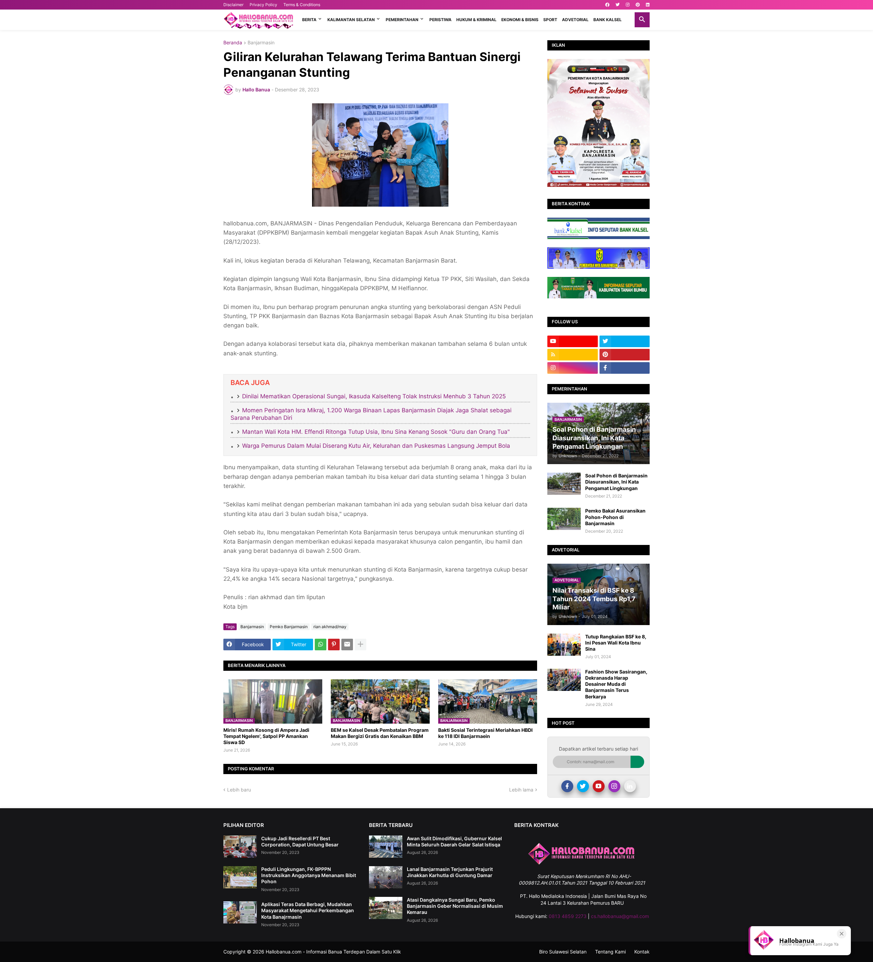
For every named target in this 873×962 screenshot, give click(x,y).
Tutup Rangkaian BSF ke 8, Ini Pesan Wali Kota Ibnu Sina (615, 643)
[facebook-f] (625, 368)
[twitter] (618, 5)
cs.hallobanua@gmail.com (620, 916)
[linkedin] (648, 5)
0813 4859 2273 (568, 916)
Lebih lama (521, 790)
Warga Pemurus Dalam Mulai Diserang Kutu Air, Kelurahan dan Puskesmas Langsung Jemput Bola (376, 445)
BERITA (309, 19)
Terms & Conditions (301, 4)
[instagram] (628, 5)
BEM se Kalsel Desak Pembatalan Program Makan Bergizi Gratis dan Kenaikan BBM (380, 733)
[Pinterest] (334, 644)
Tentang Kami (610, 951)
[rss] (572, 354)
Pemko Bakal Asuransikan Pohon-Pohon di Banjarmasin (615, 517)
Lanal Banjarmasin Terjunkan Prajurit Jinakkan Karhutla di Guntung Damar (450, 872)
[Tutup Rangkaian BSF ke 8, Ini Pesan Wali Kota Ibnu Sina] (564, 645)
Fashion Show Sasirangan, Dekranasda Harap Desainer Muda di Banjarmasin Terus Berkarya (616, 684)
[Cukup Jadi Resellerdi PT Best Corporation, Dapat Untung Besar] (240, 846)
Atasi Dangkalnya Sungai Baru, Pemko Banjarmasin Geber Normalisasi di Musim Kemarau (455, 906)
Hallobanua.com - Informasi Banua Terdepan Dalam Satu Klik (333, 951)
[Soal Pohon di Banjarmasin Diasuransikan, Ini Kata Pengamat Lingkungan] (564, 484)
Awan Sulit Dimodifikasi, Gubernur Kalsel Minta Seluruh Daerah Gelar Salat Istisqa (454, 841)
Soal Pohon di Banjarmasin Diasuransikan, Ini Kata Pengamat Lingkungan (616, 482)
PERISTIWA (440, 19)
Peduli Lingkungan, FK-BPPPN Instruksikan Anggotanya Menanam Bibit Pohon (308, 875)
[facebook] (607, 5)
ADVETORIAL (575, 19)
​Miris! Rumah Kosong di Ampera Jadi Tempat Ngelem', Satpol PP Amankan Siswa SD (266, 736)
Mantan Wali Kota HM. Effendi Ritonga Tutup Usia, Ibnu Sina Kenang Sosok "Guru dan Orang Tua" (376, 431)
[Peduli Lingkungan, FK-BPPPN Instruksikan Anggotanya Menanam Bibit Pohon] (240, 877)
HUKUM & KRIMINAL (476, 19)
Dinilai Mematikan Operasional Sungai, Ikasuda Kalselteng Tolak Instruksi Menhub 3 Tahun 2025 (374, 396)
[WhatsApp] (320, 644)
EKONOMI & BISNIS (519, 19)
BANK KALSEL (607, 19)
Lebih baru (239, 790)
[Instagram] (614, 786)
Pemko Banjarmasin (289, 626)
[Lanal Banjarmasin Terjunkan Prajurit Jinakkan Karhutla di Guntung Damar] (385, 877)
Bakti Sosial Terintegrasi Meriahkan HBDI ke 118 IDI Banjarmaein (485, 733)
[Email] (347, 644)
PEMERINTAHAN (402, 19)
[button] (642, 19)
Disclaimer (233, 4)
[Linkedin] (630, 786)
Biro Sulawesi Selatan (563, 951)
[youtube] (572, 341)
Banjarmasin (261, 42)
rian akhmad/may (329, 626)
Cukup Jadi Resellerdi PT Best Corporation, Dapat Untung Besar (300, 841)
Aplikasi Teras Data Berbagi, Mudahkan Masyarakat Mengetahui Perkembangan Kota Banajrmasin (307, 910)
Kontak (642, 951)
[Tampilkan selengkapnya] (360, 644)
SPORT (550, 19)
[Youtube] (599, 786)
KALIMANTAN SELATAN (351, 19)
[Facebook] (567, 786)
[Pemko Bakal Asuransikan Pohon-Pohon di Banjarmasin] (564, 519)
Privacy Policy (263, 4)
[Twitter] (583, 786)
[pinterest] (638, 5)
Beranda (232, 42)
